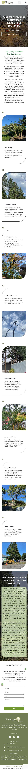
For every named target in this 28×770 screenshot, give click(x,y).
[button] (19, 2)
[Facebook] (10, 737)
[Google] (14, 737)
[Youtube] (18, 737)
